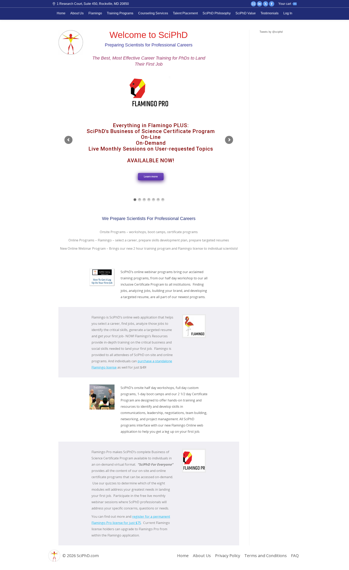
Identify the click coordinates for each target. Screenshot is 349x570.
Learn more (151, 176)
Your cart (286, 3)
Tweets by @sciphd (271, 31)
